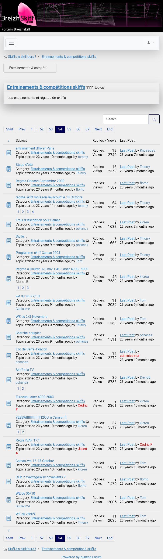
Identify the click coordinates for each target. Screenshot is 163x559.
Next (98, 129)
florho (80, 189)
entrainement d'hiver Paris (35, 148)
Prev (21, 129)
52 (42, 129)
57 (87, 129)
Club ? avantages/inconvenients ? (41, 477)
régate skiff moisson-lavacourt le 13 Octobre (49, 197)
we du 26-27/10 (28, 296)
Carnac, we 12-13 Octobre (35, 461)
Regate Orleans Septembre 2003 (40, 181)
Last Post (127, 150)
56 (78, 129)
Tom (79, 261)
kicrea (144, 222)
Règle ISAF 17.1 (28, 440)
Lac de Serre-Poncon (31, 349)
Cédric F (146, 445)
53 (51, 129)
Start (9, 129)
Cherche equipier (28, 333)
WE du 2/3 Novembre (32, 317)
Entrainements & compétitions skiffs (46, 87)
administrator (129, 356)
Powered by (71, 557)
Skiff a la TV (25, 370)
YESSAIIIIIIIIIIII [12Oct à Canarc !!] (41, 417)
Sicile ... (21, 236)
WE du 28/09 (25, 514)
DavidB (145, 377)
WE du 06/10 (25, 493)
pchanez (82, 229)
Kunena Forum (90, 557)
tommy (83, 157)
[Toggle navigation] (11, 43)
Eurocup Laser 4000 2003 (35, 397)
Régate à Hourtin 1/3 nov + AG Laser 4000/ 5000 (52, 269)
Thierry (81, 173)
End (109, 129)
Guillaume (23, 309)
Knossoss (147, 150)
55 (69, 129)
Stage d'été (24, 165)
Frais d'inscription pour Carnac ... (39, 220)
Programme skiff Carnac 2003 (38, 253)
